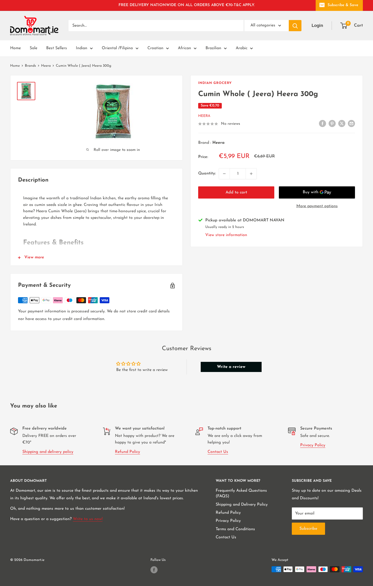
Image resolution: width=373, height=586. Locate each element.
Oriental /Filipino (117, 48)
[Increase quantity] (251, 173)
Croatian (155, 48)
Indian (81, 48)
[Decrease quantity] (224, 173)
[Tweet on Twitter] (341, 123)
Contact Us (218, 452)
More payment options (317, 206)
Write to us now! (88, 519)
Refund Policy (127, 452)
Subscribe (308, 529)
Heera (46, 66)
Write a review (231, 367)
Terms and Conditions (235, 529)
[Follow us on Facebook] (154, 569)
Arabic (241, 48)
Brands (30, 66)
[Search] (295, 25)
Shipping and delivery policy (47, 452)
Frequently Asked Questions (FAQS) (241, 493)
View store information (226, 235)
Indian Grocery (215, 83)
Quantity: (207, 173)
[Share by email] (351, 123)
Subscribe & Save (343, 5)
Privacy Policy (312, 445)
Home (15, 48)
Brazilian (213, 48)
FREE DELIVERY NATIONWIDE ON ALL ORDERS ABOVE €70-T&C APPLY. (186, 5)
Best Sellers (56, 48)
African (184, 48)
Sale (33, 48)
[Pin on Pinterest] (332, 123)
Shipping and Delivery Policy (242, 505)
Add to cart (236, 192)
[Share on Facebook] (322, 123)
